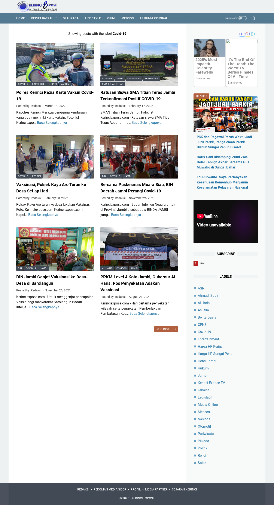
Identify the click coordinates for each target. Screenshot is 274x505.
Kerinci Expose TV (211, 383)
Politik (202, 448)
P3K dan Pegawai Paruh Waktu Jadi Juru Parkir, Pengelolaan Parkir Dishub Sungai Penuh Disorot (224, 142)
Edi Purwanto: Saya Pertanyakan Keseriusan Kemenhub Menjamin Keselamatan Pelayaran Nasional (222, 182)
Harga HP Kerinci (210, 346)
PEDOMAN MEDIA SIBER (110, 489)
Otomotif (204, 426)
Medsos (128, 18)
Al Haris (107, 268)
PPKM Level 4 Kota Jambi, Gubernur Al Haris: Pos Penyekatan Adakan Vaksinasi (137, 283)
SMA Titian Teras (112, 84)
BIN (104, 176)
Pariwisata (206, 434)
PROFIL (136, 489)
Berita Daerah (42, 18)
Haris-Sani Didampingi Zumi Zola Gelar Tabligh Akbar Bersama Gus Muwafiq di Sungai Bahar (223, 162)
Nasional (204, 419)
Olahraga (71, 18)
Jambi (119, 78)
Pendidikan (151, 78)
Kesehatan (134, 78)
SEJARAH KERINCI (184, 489)
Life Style (93, 18)
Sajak (202, 463)
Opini (111, 18)
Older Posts (165, 329)
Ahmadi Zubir (208, 296)
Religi (202, 455)
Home (20, 18)
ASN (201, 288)
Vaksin (65, 84)
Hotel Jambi (207, 361)
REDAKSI (83, 489)
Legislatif (205, 397)
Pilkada (203, 441)
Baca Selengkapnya (52, 123)
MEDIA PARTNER (156, 489)
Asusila (203, 310)
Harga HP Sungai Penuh (216, 354)
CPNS (202, 325)
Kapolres (38, 84)
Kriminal (204, 390)
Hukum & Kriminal (154, 18)
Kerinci (52, 84)
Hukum (203, 368)
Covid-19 (23, 84)
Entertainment (208, 339)
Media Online (208, 405)
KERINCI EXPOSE (143, 498)
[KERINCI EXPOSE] (39, 6)
